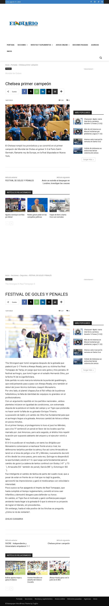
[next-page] (11, 223)
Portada (14, 65)
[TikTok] (98, 1)
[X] (102, 1)
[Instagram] (94, 1)
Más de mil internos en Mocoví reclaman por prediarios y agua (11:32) (93, 131)
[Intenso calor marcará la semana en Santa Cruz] (77, 141)
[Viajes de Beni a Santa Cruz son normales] (60, 205)
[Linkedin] (42, 91)
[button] (100, 58)
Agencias (87, 599)
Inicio (7, 65)
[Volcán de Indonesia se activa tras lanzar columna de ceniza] (77, 150)
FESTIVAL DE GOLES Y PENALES (19, 180)
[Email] (49, 91)
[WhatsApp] (36, 91)
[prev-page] (7, 223)
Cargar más (87, 159)
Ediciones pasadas (74, 599)
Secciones (28, 599)
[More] (61, 91)
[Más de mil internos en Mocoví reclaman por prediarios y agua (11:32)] (77, 131)
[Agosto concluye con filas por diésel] (15, 205)
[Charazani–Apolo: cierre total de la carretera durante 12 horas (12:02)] (77, 121)
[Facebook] (91, 1)
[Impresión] (55, 91)
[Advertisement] (72, 23)
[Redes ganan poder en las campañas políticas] (37, 205)
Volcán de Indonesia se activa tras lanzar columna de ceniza (93, 150)
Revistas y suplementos (43, 599)
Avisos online (60, 599)
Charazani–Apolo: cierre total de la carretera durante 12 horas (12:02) (93, 121)
